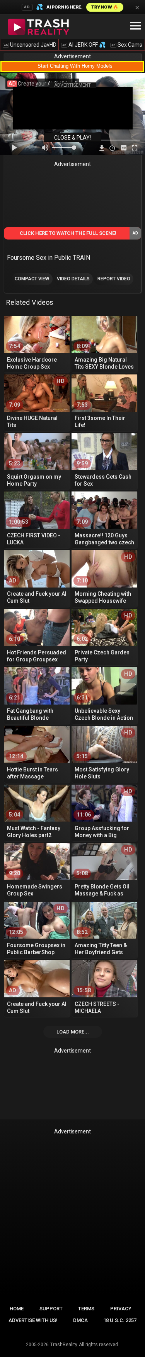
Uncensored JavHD (30, 45)
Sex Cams (126, 45)
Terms (86, 1309)
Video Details (73, 279)
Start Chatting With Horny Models (75, 66)
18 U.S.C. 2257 (119, 1320)
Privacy (120, 1309)
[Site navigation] (135, 26)
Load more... (72, 1032)
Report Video (113, 279)
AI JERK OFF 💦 (84, 45)
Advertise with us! (33, 1320)
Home (17, 1309)
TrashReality (63, 1344)
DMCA (80, 1320)
